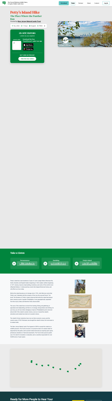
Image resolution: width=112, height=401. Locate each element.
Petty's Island (87, 260)
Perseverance (24, 260)
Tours (73, 3)
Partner (80, 3)
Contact (96, 3)
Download (64, 3)
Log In (106, 3)
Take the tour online (27, 59)
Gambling (56, 260)
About (89, 3)
